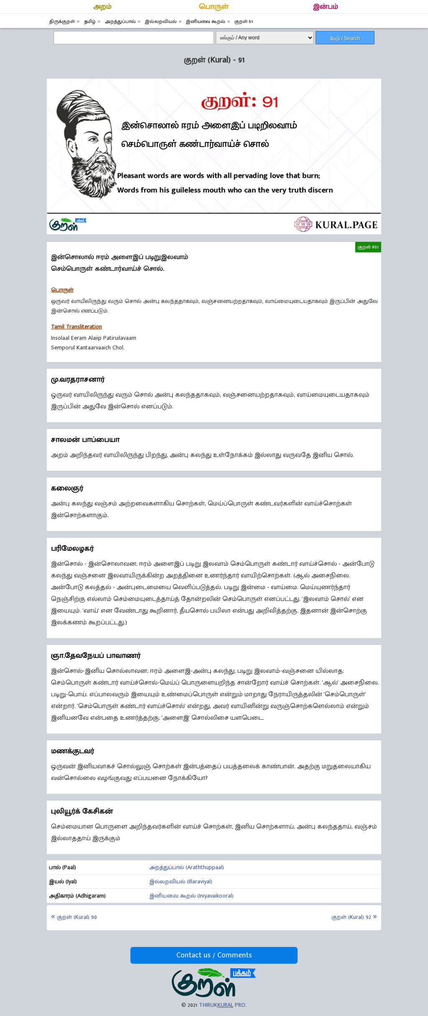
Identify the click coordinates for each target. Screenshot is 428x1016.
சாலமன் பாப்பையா (85, 440)
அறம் (102, 6)
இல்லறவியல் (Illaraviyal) (180, 881)
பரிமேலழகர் (72, 548)
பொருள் (214, 6)
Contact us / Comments (214, 955)
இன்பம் (325, 6)
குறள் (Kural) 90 (77, 917)
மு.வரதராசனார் (77, 379)
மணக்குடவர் (72, 751)
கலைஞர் (67, 488)
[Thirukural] (214, 995)
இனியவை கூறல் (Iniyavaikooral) (191, 896)
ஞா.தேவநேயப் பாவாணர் (95, 656)
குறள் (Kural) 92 (351, 917)
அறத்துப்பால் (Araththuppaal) (186, 867)
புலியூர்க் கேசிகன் (82, 811)
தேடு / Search (345, 38)
